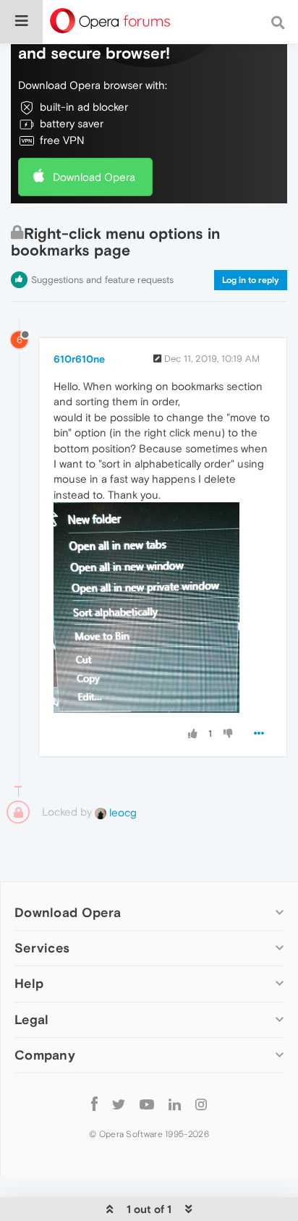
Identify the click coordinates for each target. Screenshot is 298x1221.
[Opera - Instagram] (201, 1104)
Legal (31, 1019)
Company (44, 1054)
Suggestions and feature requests (102, 279)
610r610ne (79, 359)
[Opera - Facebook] (94, 1104)
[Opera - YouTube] (146, 1104)
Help (28, 983)
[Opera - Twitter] (118, 1104)
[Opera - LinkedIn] (174, 1104)
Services (41, 947)
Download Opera (94, 177)
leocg (121, 812)
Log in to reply (250, 280)
